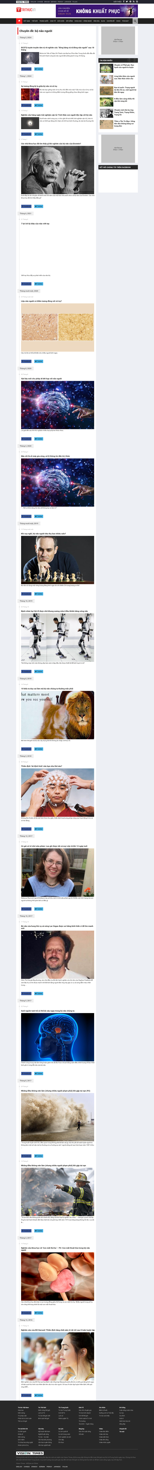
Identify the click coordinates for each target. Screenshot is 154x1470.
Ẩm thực (61, 1442)
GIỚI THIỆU (117, 2)
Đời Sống (69, 21)
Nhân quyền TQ (63, 1418)
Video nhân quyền (104, 1442)
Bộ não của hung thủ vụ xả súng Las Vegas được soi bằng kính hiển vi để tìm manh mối (57, 927)
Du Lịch (61, 1429)
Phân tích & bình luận (25, 1418)
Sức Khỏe (60, 21)
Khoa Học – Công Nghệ (83, 21)
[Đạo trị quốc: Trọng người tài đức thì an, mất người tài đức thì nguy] (106, 90)
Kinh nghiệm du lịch (65, 1437)
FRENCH (60, 2)
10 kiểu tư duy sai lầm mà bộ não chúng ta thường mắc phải (47, 689)
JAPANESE (67, 2)
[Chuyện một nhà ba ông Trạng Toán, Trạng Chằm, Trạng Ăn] (106, 113)
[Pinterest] (130, 2)
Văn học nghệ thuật (44, 1445)
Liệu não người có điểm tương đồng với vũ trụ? (41, 301)
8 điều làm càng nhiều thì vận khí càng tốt (124, 100)
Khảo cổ (20, 1434)
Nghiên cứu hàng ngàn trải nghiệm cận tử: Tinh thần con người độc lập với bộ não (56, 115)
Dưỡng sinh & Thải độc (106, 1413)
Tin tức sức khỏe (104, 1416)
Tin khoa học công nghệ (25, 1442)
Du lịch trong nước (64, 1434)
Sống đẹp (122, 1424)
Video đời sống (103, 1440)
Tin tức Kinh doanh (85, 1413)
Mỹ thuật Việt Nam (44, 1431)
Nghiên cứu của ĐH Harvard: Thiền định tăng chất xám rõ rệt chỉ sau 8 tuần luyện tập (58, 1330)
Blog (103, 21)
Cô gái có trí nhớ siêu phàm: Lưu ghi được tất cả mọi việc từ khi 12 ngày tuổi (54, 846)
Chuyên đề (110, 21)
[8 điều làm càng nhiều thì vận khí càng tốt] (106, 102)
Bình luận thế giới (43, 1418)
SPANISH (47, 2)
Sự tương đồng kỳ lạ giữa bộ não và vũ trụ (39, 86)
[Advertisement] (118, 40)
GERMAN (54, 2)
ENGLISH (33, 2)
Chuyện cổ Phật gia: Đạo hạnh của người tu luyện (124, 66)
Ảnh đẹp (61, 1440)
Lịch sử (61, 1416)
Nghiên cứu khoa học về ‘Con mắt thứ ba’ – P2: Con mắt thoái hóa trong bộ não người (55, 1249)
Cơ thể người (22, 1431)
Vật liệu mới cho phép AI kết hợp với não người (41, 379)
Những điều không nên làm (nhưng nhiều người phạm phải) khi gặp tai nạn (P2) (55, 1091)
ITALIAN (74, 2)
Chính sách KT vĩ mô (85, 1418)
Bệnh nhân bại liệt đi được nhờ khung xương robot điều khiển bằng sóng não (54, 611)
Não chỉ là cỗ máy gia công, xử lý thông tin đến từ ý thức (45, 456)
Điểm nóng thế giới (44, 1410)
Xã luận (81, 1434)
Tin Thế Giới (42, 1407)
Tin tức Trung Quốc (64, 1410)
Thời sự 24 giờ (22, 1421)
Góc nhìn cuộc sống (85, 1431)
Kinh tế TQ (62, 1413)
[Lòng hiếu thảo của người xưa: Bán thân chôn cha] (106, 79)
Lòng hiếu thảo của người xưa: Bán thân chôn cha (124, 77)
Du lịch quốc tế (63, 1431)
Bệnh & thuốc (103, 1410)
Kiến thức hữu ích (124, 1421)
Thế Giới (35, 21)
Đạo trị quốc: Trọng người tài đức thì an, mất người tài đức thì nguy (125, 89)
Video (118, 21)
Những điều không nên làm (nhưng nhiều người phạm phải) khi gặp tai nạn (53, 1165)
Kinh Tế (53, 21)
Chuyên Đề (122, 1429)
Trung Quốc (43, 21)
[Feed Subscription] (19, 35)
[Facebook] (123, 2)
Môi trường (21, 1413)
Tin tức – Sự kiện (43, 1437)
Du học (121, 1413)
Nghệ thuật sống (43, 1434)
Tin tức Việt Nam (23, 1407)
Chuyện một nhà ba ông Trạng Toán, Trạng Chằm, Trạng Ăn (124, 112)
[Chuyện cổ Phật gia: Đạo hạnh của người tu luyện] (106, 68)
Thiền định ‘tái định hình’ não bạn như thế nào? (41, 766)
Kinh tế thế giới (83, 1416)
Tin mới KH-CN (23, 1429)
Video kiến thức (104, 1437)
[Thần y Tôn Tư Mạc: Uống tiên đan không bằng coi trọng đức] (106, 124)
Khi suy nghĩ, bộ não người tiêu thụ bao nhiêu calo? (43, 534)
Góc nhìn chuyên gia (85, 1410)
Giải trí (121, 1418)
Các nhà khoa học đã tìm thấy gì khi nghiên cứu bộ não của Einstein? (51, 144)
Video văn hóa (103, 1434)
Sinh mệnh (21, 1440)
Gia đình (122, 1416)
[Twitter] (127, 2)
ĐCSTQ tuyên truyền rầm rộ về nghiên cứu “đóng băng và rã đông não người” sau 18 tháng (57, 48)
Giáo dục (21, 1410)
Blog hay (81, 1429)
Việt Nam (26, 21)
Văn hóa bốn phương (45, 1440)
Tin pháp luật (22, 1416)
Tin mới (121, 1431)
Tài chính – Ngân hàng (86, 1424)
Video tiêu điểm (104, 1431)
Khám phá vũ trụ (23, 1445)
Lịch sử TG (41, 1413)
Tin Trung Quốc (63, 1407)
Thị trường (82, 1421)
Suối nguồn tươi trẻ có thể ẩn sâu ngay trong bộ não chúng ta (47, 1011)
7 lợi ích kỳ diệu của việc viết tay (35, 224)
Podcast (125, 21)
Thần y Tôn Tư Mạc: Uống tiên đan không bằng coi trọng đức (124, 123)
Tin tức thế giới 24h (44, 1416)
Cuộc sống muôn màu (126, 1410)
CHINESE (40, 2)
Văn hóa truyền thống (45, 1442)
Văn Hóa (96, 21)
